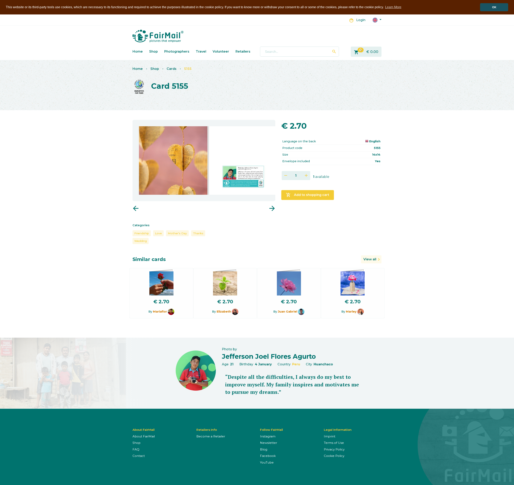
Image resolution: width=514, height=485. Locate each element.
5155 (188, 69)
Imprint (329, 436)
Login (360, 20)
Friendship (141, 233)
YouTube (267, 462)
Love (158, 233)
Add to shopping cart (307, 195)
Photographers (176, 51)
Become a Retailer (210, 436)
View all (369, 259)
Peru (296, 364)
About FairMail (144, 436)
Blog (263, 449)
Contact (139, 456)
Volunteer (221, 51)
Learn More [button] (393, 7)
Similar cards (149, 259)
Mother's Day (177, 233)
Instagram (267, 436)
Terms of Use (334, 443)
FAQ (136, 449)
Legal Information (338, 430)
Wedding (140, 241)
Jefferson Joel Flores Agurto (269, 356)
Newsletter (268, 443)
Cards (171, 69)
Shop (153, 51)
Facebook (268, 456)
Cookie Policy (334, 456)
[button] (377, 20)
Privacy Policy (334, 449)
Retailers (243, 51)
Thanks (198, 233)
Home (138, 51)
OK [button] (494, 7)
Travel (201, 51)
